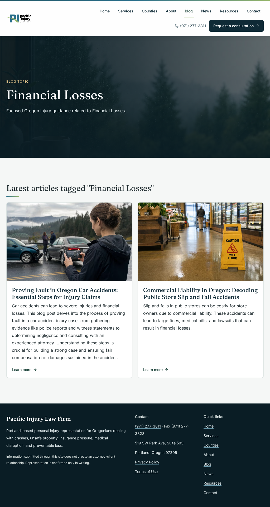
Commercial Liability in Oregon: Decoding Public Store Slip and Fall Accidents (200, 294)
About (171, 11)
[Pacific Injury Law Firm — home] (19, 18)
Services (125, 11)
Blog (189, 11)
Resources (229, 11)
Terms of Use (146, 471)
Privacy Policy (147, 462)
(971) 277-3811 (193, 26)
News (206, 11)
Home (105, 11)
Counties (149, 11)
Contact (254, 11)
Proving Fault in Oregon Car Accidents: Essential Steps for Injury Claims (65, 294)
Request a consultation (233, 26)
